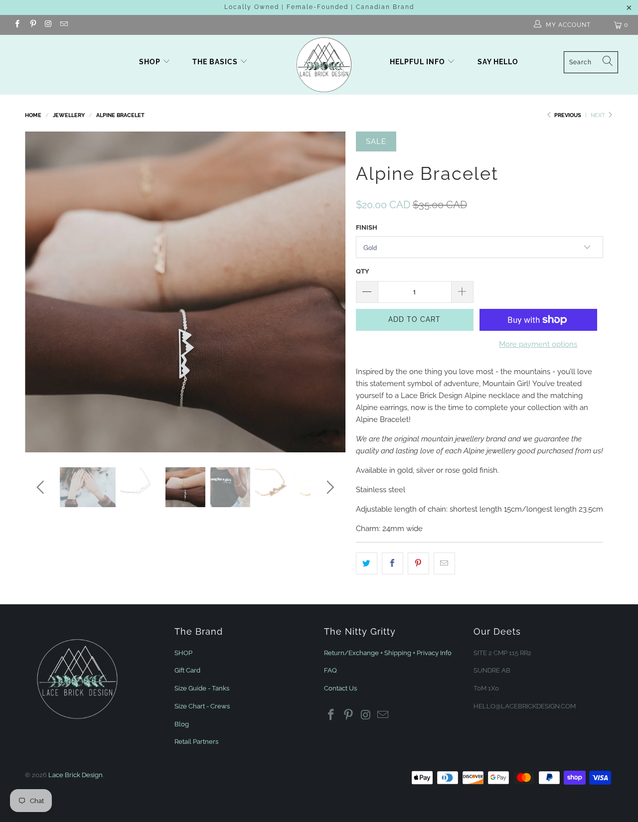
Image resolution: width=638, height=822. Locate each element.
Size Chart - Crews (202, 706)
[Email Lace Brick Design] (63, 24)
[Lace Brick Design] (324, 65)
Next (599, 115)
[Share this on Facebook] (392, 563)
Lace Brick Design (75, 775)
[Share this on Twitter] (366, 563)
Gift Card (187, 670)
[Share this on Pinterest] (418, 563)
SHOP (183, 653)
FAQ (330, 670)
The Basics (216, 62)
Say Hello (498, 62)
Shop (149, 62)
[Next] (328, 292)
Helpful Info (418, 62)
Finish (366, 227)
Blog (181, 724)
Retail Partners (196, 741)
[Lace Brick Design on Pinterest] (32, 24)
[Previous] (42, 292)
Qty (362, 271)
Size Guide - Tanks (201, 688)
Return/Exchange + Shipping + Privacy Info (388, 653)
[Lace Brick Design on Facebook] (16, 24)
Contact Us (340, 688)
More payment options (538, 344)
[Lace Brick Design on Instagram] (48, 24)
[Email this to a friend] (444, 563)
